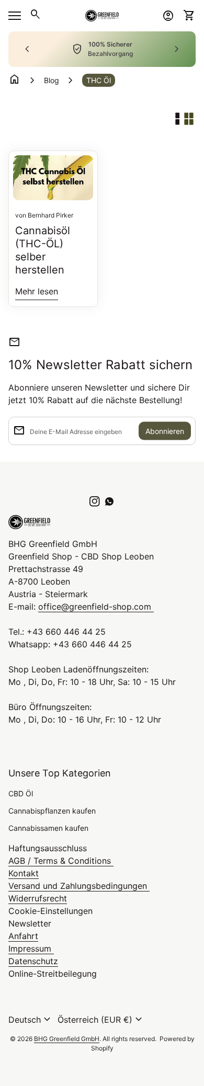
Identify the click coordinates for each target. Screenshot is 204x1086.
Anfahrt (23, 936)
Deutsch (30, 1019)
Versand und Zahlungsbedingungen (79, 886)
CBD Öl (20, 793)
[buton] (30, 1019)
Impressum (31, 948)
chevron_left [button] (27, 49)
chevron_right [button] (177, 49)
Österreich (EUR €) (101, 1019)
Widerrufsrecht (37, 898)
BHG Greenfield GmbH (66, 1039)
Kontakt (23, 873)
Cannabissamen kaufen (48, 828)
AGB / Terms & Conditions (61, 860)
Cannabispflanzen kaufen (52, 810)
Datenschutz (33, 961)
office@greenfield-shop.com (96, 606)
